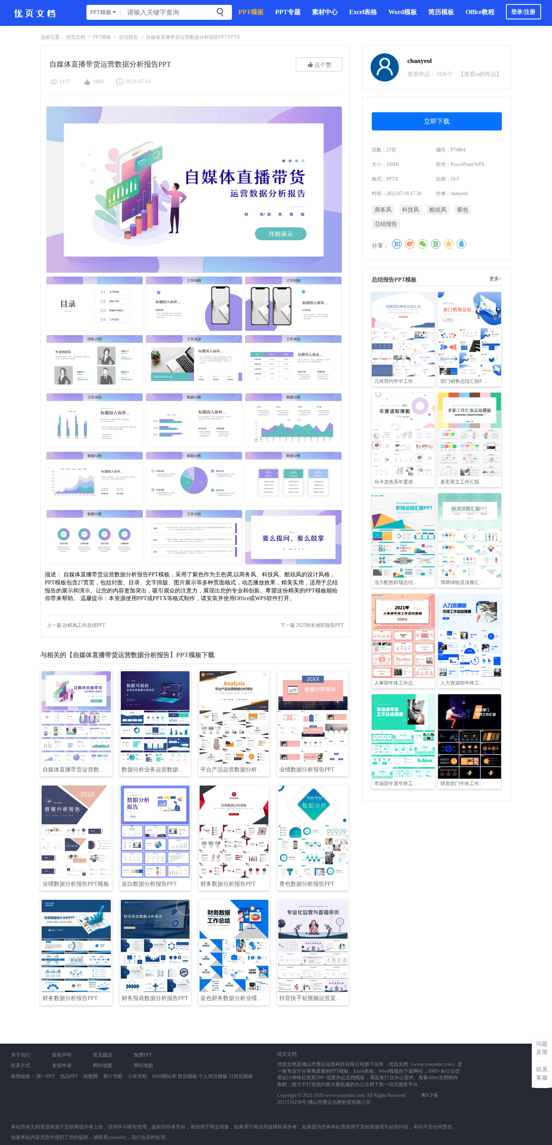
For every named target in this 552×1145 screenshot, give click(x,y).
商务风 (383, 210)
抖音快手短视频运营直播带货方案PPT (313, 998)
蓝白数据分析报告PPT (149, 884)
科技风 (410, 210)
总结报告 (128, 37)
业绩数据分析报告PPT (307, 770)
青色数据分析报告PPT (307, 884)
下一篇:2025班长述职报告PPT (311, 625)
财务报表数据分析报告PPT (155, 998)
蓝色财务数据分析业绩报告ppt (234, 998)
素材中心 (325, 11)
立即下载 (437, 121)
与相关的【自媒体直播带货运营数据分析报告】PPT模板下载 (127, 654)
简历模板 (441, 11)
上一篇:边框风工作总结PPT (76, 625)
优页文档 (75, 37)
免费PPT (143, 1055)
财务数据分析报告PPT (228, 884)
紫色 (462, 210)
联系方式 (20, 1065)
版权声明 (62, 1055)
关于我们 (20, 1055)
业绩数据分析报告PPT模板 (75, 884)
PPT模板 (251, 11)
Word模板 (402, 11)
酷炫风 (438, 210)
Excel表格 (363, 11)
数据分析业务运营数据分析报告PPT (156, 770)
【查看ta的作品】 (480, 74)
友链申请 (62, 1065)
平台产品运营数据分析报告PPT (234, 770)
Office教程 (480, 11)
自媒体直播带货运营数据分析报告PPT (76, 770)
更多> (495, 279)
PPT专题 (288, 11)
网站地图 (102, 1065)
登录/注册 (523, 12)
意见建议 (102, 1055)
